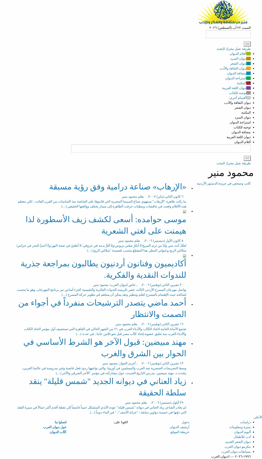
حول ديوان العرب (55, 427)
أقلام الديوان (238, 53)
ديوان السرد (238, 58)
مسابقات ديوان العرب (236, 451)
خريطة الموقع (180, 432)
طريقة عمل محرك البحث (234, 48)
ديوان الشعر (238, 63)
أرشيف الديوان (179, 427)
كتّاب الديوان (58, 432)
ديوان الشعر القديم (238, 441)
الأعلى (258, 417)
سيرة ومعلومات (240, 427)
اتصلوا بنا (61, 422)
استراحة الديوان (235, 78)
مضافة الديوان (236, 73)
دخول (185, 422)
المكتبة (241, 83)
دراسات (245, 422)
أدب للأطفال (242, 437)
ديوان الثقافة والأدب (233, 68)
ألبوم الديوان (242, 432)
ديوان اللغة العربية (234, 88)
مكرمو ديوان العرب (238, 446)
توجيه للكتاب (237, 93)
